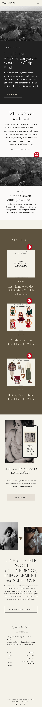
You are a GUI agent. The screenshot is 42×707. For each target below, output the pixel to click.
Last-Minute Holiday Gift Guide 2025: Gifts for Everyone (21, 290)
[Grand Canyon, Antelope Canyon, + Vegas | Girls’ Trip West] (21, 23)
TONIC (31, 699)
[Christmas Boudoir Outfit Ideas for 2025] (21, 317)
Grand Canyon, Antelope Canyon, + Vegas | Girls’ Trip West (21, 199)
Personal (21, 281)
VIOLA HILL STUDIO (23, 701)
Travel (21, 192)
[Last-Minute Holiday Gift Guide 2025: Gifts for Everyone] (21, 264)
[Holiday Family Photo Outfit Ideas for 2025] (21, 372)
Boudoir (21, 335)
